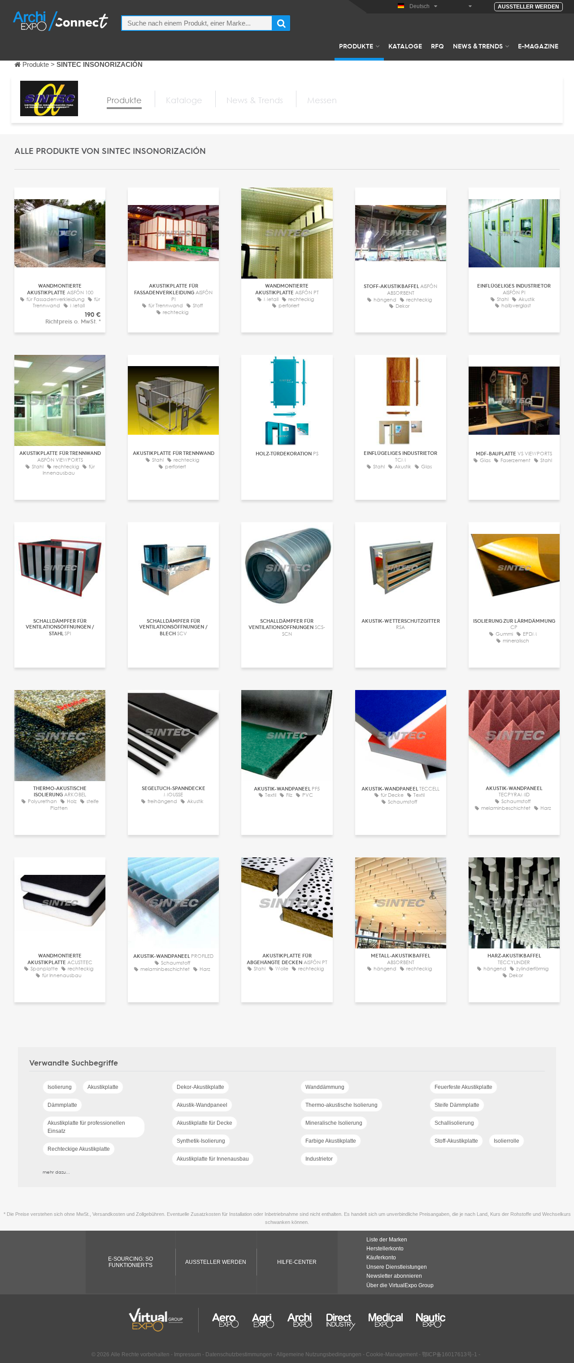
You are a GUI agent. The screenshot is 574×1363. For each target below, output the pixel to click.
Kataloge (405, 46)
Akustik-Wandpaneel (202, 1105)
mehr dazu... (56, 1172)
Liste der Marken (386, 1239)
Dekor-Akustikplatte (200, 1087)
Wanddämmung (324, 1087)
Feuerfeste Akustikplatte (463, 1087)
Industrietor (319, 1159)
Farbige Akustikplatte (330, 1141)
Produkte (356, 46)
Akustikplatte (102, 1087)
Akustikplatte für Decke (204, 1123)
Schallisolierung (454, 1123)
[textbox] (197, 23)
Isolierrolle (506, 1141)
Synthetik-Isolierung (201, 1141)
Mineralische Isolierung (333, 1123)
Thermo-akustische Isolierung (341, 1105)
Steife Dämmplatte (457, 1105)
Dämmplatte (62, 1105)
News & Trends (478, 46)
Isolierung (60, 1087)
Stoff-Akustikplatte (456, 1141)
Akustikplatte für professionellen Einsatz (86, 1127)
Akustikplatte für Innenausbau (213, 1159)
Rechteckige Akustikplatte (79, 1149)
